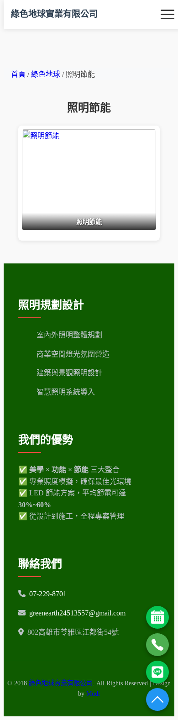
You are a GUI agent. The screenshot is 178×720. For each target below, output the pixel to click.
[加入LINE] (157, 672)
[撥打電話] (157, 644)
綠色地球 (46, 74)
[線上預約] (157, 617)
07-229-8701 (48, 594)
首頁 (18, 74)
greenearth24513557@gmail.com (77, 613)
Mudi (93, 693)
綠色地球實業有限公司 (54, 14)
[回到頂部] (157, 699)
